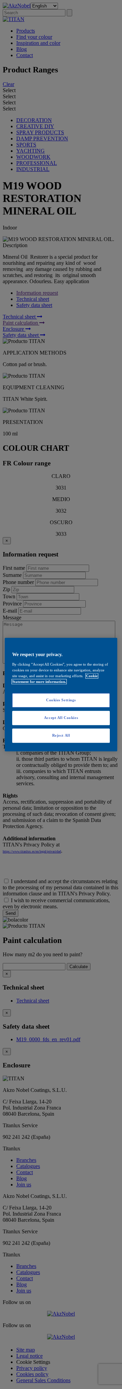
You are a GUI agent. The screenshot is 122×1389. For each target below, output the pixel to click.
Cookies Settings (61, 700)
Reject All (61, 735)
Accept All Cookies (61, 718)
